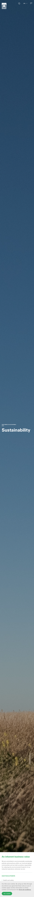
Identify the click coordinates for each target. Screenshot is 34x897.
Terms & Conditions (25, 889)
